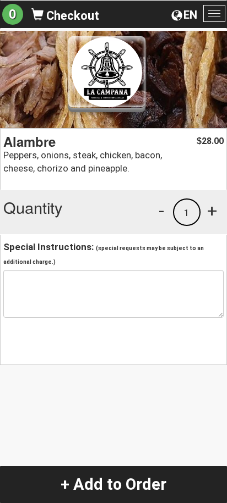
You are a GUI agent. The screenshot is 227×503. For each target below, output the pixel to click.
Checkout (71, 16)
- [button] (161, 210)
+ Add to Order (113, 484)
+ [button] (212, 210)
